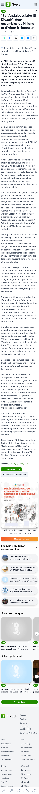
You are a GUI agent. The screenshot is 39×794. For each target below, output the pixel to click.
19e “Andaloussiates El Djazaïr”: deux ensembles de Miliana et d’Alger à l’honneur (14, 647)
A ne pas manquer (13, 613)
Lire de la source (13, 469)
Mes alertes (5, 756)
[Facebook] (9, 38)
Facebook (27, 770)
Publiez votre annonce (20, 539)
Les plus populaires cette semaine (13, 547)
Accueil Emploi (6, 770)
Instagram (27, 774)
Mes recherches (26, 748)
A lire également (12, 656)
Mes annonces (26, 756)
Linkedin (27, 782)
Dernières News (6, 759)
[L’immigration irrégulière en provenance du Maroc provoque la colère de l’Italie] (5, 601)
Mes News (4, 748)
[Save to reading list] (36, 11)
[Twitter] (15, 38)
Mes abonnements (7, 752)
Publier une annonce (28, 759)
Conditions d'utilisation (28, 733)
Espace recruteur (7, 786)
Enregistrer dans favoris (16, 474)
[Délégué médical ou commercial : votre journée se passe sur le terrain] (19, 505)
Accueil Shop (25, 744)
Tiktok (26, 786)
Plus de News (19, 702)
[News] (8, 4)
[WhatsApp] (3, 38)
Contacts (23, 723)
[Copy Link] (34, 38)
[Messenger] (28, 38)
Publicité (23, 719)
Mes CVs (4, 782)
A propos (23, 715)
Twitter (26, 778)
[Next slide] (37, 634)
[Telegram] (21, 38)
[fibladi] (3, 716)
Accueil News (6, 744)
